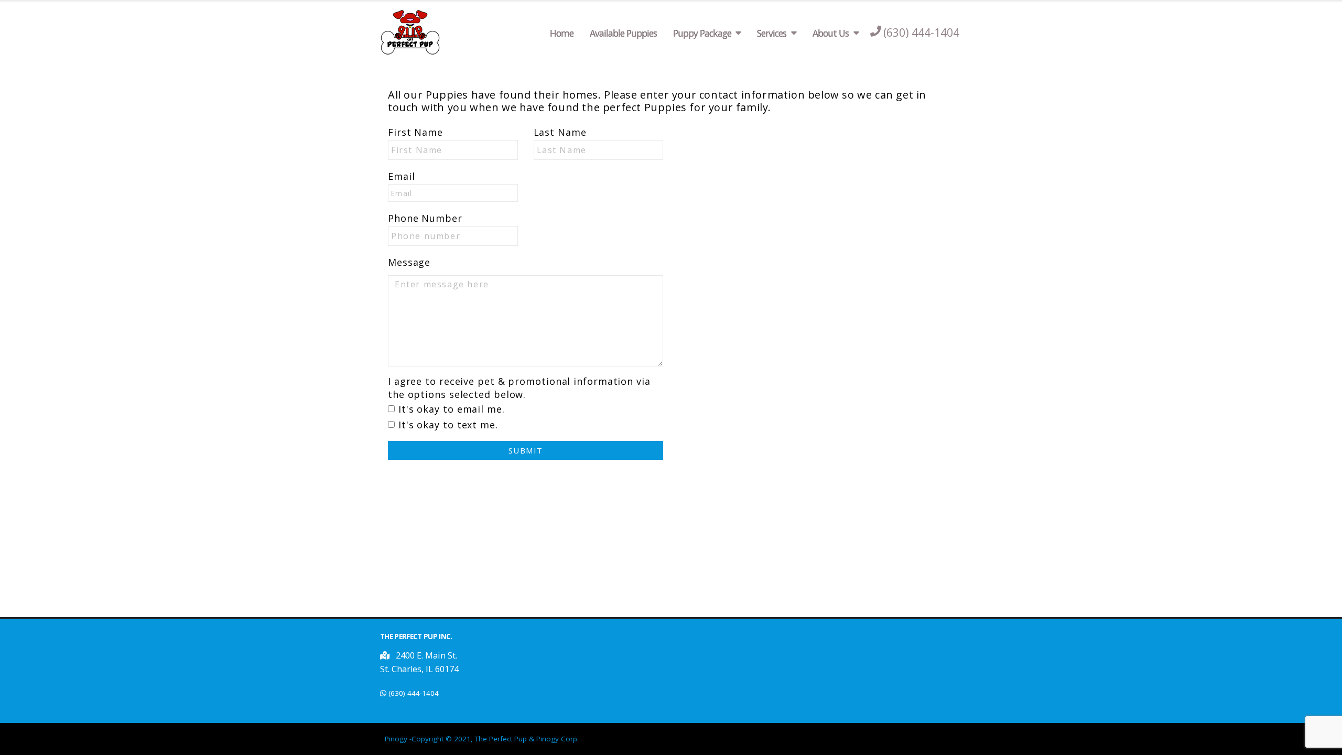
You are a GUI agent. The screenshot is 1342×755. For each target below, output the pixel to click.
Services (771, 33)
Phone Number (425, 218)
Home (561, 33)
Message (409, 262)
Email (401, 176)
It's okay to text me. (448, 424)
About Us (831, 33)
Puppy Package (702, 33)
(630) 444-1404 (413, 693)
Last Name (560, 132)
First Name (415, 132)
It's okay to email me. (451, 409)
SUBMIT (525, 450)
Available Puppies (623, 33)
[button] (386, 655)
